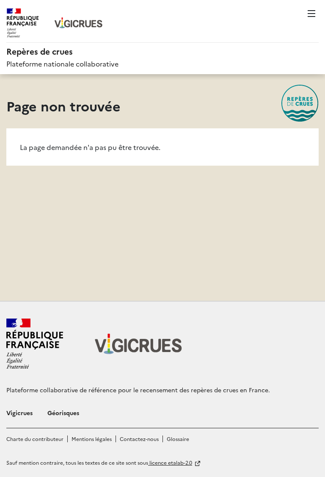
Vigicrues (19, 412)
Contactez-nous (139, 438)
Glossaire (178, 438)
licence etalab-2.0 (170, 462)
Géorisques (63, 412)
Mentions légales (92, 438)
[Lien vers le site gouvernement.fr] (34, 344)
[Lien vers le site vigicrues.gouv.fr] (78, 23)
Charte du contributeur (34, 438)
